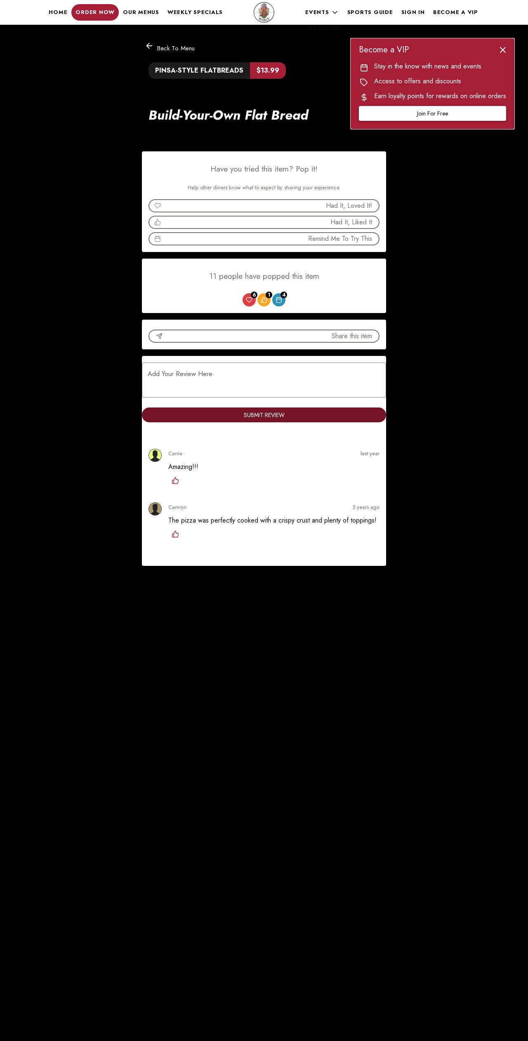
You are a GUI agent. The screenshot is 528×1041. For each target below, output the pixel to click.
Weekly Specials (195, 12)
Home (58, 12)
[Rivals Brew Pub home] (264, 12)
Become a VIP (455, 12)
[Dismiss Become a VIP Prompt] (502, 50)
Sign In (413, 12)
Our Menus (141, 12)
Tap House (322, 29)
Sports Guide (370, 12)
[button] (322, 12)
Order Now (95, 12)
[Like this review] (177, 480)
